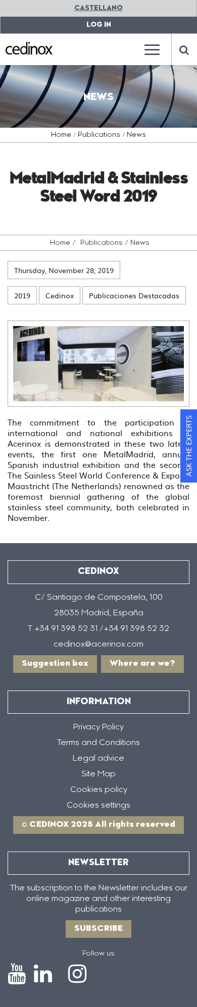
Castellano (98, 8)
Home (61, 135)
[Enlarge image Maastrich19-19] (98, 364)
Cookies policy (98, 790)
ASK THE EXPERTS (188, 445)
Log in (98, 25)
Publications (99, 135)
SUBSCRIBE (98, 929)
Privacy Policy (98, 727)
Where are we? (142, 664)
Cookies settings (98, 806)
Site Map (98, 774)
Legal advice (98, 759)
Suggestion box (55, 664)
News (136, 135)
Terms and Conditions (98, 743)
